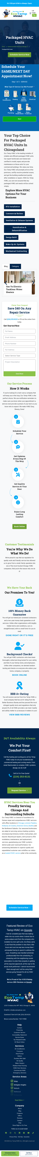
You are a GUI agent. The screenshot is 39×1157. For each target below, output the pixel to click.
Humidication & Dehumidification (19, 229)
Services (19, 1046)
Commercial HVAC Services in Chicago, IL (18, 46)
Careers (19, 1120)
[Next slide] (33, 283)
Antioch (16, 1088)
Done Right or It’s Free (20, 1125)
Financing (19, 1030)
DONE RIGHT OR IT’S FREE (19, 635)
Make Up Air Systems (15, 244)
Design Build (11, 237)
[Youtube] (28, 1133)
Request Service (19, 790)
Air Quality (19, 1061)
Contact (19, 1028)
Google (28, 930)
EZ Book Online (19, 1042)
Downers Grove (22, 826)
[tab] (6, 266)
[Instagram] (10, 1133)
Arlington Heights (20, 1085)
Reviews (19, 1118)
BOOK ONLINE (19, 675)
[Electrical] (32, 93)
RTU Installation (13, 207)
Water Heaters (19, 1063)
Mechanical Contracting (16, 251)
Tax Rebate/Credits (20, 1039)
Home (3, 46)
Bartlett (31, 826)
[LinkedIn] (19, 1133)
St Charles (12, 826)
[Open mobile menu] (30, 13)
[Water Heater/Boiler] (19, 106)
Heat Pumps (20, 1053)
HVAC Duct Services (19, 1068)
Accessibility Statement (19, 1035)
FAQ (19, 1123)
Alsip (16, 1081)
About (20, 1108)
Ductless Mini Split (20, 1058)
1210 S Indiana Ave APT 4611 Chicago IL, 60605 (19, 1005)
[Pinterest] (24, 1133)
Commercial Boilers (14, 214)
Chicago (21, 823)
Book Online (19, 526)
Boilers (20, 1056)
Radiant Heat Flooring (20, 1065)
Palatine (34, 823)
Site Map (20, 1137)
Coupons (20, 1113)
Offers (20, 1115)
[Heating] (15, 93)
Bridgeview (18, 1095)
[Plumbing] (10, 107)
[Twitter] (15, 1133)
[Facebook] (6, 1133)
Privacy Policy (13, 1137)
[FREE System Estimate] (23, 92)
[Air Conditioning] (6, 93)
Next (19, 119)
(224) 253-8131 (12, 319)
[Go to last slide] (6, 283)
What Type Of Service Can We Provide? (19, 87)
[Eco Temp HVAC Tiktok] (33, 1133)
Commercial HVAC (20, 1070)
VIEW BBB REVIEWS (19, 714)
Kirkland (5, 826)
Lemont (27, 823)
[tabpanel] (19, 282)
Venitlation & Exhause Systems (19, 220)
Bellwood (17, 1092)
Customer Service (19, 1032)
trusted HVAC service (12, 853)
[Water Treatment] (28, 106)
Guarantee (27, 1137)
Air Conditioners (20, 1049)
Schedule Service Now (19, 55)
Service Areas (19, 1037)
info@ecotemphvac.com (18, 1010)
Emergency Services (19, 1073)
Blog (19, 1111)
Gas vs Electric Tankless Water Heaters (14, 289)
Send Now (19, 374)
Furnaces (20, 1051)
